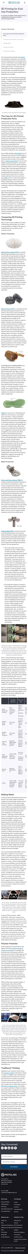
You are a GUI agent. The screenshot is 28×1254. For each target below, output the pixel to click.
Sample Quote (17, 1220)
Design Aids (4, 1234)
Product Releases (5, 1237)
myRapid (16, 1229)
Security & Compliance (19, 1232)
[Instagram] (12, 1148)
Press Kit (16, 1222)
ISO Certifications (18, 1225)
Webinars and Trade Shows (7, 1227)
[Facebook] (15, 1148)
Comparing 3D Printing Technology (13, 39)
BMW (5, 178)
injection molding (9, 1073)
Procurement (17, 1204)
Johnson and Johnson (11, 161)
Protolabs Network (5, 1211)
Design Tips (4, 1220)
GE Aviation (18, 153)
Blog (2, 1222)
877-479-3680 (4, 1190)
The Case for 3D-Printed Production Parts (13, 34)
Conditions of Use (18, 1237)
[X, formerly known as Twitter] (5, 1148)
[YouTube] (9, 1148)
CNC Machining (4, 1204)
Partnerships (4, 1232)
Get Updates (14, 1166)
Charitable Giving (18, 1209)
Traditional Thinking (9, 51)
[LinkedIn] (2, 1148)
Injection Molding (5, 1201)
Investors (16, 1211)
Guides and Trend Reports (7, 1225)
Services (4, 1199)
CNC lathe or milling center (9, 1086)
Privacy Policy (17, 1234)
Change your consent (20, 1247)
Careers (16, 1202)
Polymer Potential (8, 47)
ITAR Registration (18, 1227)
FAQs (2, 1229)
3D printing (21, 57)
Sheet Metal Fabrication (7, 1208)
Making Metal (7, 43)
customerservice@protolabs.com (9, 1192)
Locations (16, 1207)
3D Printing (3, 1206)
